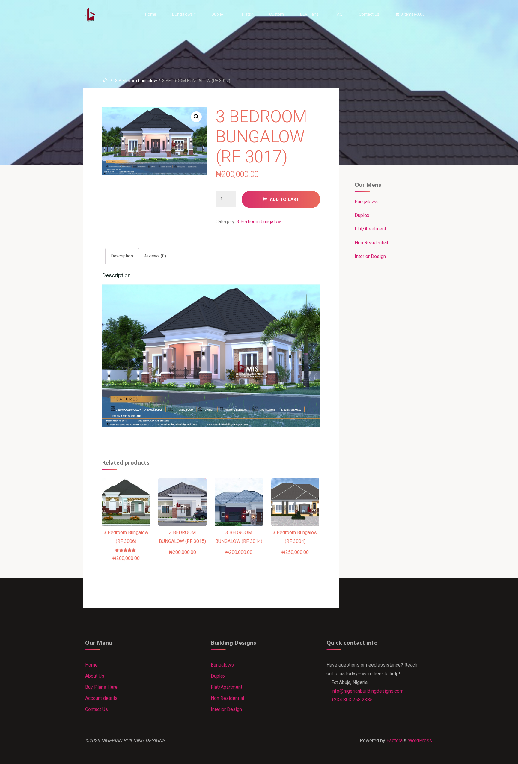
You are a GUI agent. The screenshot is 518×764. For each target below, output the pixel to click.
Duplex (362, 215)
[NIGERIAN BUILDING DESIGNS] (91, 14)
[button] (196, 116)
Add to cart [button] (129, 512)
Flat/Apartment (370, 229)
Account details (101, 698)
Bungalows (366, 201)
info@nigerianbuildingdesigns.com (367, 691)
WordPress (420, 740)
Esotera (394, 740)
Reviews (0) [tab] (155, 255)
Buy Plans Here (101, 687)
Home (91, 665)
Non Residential (371, 242)
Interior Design (370, 256)
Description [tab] (122, 255)
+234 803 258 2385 (352, 700)
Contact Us (96, 709)
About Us (94, 676)
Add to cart (284, 199)
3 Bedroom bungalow (136, 80)
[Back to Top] (494, 755)
